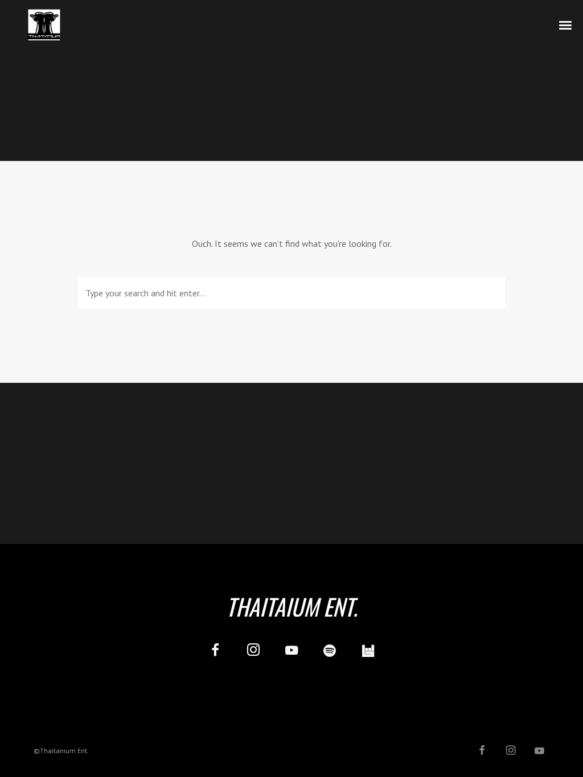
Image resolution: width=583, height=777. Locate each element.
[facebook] (215, 651)
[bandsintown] (368, 651)
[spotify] (330, 651)
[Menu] (565, 24)
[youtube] (291, 656)
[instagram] (253, 651)
